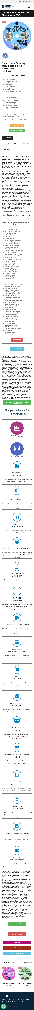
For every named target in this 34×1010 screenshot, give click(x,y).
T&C (4, 1001)
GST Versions (17, 436)
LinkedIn (9, 143)
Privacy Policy (12, 999)
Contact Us (15, 1003)
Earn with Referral (7, 1003)
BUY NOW (8, 137)
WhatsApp (18, 143)
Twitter (6, 143)
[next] (31, 63)
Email (15, 143)
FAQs (16, 1001)
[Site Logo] (9, 6)
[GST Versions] (17, 428)
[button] (3, 6)
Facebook (3, 143)
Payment (21, 1001)
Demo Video (10, 1001)
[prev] (29, 63)
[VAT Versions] (17, 449)
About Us (5, 999)
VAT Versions (17, 457)
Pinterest (12, 143)
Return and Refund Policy (23, 999)
